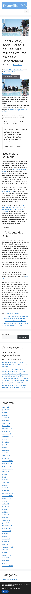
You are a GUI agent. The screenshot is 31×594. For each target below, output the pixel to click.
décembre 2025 (7, 428)
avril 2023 (5, 515)
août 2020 (5, 550)
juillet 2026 (5, 410)
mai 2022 (5, 536)
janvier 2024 (6, 490)
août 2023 (5, 504)
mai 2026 (5, 415)
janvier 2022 (6, 541)
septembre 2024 (7, 469)
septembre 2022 (7, 533)
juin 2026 (5, 412)
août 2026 (5, 407)
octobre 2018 (6, 555)
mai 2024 (5, 480)
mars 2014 (5, 560)
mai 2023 (5, 512)
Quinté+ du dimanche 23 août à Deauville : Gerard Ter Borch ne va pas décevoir (14, 364)
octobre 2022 (6, 531)
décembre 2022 (7, 525)
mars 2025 (5, 453)
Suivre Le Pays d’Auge (11, 77)
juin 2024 (5, 477)
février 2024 (6, 488)
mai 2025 (5, 447)
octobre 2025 (6, 434)
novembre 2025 (7, 431)
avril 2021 (5, 544)
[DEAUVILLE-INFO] (14, 5)
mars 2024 (5, 485)
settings (18, 588)
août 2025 (5, 439)
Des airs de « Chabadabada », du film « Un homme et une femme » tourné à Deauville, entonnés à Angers (15, 323)
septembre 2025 (7, 436)
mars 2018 (5, 558)
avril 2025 (5, 450)
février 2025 (6, 455)
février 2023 (6, 520)
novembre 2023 (7, 496)
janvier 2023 (6, 523)
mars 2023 (5, 517)
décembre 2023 (7, 493)
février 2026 (6, 423)
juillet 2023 (5, 506)
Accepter (5, 591)
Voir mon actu (6, 74)
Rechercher (6, 334)
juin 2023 (5, 509)
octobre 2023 (6, 498)
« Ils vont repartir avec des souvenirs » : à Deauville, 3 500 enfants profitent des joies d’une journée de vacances (15, 381)
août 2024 (5, 471)
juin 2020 (5, 552)
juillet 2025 (5, 442)
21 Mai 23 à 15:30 (9, 72)
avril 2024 (5, 482)
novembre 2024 (7, 463)
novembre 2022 (7, 528)
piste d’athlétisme (8, 191)
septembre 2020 (7, 547)
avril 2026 (5, 418)
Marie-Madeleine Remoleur (14, 70)
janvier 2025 (6, 458)
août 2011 (5, 563)
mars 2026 (5, 420)
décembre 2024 (7, 461)
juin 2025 (5, 445)
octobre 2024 (6, 466)
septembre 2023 (7, 501)
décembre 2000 (7, 566)
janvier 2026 (6, 426)
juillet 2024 (5, 474)
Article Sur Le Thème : (12, 313)
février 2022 (6, 539)
